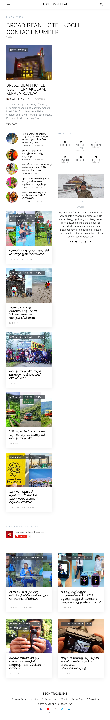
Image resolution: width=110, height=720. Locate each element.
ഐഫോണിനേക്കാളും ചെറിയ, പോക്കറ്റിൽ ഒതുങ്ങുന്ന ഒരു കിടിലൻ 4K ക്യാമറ (27, 663)
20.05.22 (26, 145)
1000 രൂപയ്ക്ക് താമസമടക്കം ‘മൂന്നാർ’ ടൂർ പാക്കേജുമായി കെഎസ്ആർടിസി (27, 435)
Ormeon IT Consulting (88, 699)
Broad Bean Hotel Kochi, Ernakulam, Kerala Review (26, 89)
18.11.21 (26, 173)
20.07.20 (26, 187)
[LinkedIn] (90, 242)
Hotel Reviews (18, 50)
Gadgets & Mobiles (35, 557)
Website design (68, 699)
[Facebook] (72, 242)
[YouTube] (76, 242)
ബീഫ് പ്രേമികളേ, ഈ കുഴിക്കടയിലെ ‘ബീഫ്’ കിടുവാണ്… (34, 195)
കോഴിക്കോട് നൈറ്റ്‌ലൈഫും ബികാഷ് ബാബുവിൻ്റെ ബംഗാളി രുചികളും (37, 167)
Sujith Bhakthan (20, 99)
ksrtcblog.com (68, 222)
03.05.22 (26, 159)
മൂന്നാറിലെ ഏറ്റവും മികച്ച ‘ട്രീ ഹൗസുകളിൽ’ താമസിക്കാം (29, 252)
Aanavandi (16, 216)
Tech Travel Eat (55, 4)
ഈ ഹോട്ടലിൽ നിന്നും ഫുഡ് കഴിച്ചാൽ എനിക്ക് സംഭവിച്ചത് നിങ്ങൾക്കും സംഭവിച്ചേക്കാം (35, 138)
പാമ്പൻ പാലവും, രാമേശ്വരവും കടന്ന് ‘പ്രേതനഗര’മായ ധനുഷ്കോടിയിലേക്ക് (23, 312)
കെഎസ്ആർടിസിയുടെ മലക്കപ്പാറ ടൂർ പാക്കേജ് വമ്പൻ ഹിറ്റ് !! (25, 374)
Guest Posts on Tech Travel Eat (55, 704)
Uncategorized (19, 628)
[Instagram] (81, 242)
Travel (40, 273)
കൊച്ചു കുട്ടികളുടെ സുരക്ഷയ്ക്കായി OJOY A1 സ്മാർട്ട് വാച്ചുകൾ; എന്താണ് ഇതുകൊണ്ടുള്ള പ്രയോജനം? (81, 597)
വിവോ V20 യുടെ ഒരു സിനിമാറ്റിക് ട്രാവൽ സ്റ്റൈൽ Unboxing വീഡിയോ (28, 595)
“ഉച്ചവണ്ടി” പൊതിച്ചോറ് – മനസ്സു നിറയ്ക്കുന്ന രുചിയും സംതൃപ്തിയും (35, 181)
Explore (29, 216)
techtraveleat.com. (85, 236)
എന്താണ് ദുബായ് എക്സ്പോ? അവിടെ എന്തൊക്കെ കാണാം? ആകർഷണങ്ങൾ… (23, 497)
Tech (13, 562)
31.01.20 (26, 201)
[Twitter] (85, 242)
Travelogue (36, 220)
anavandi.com (67, 229)
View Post (11, 124)
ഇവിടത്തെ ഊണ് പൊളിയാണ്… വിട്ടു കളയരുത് (32, 153)
